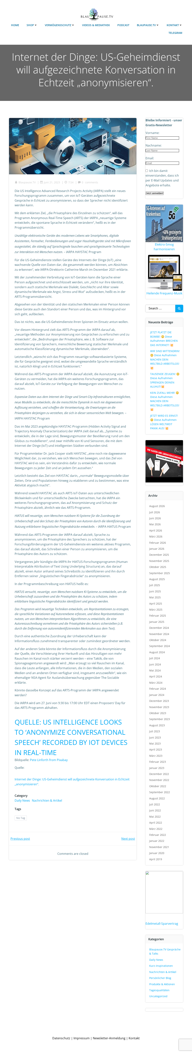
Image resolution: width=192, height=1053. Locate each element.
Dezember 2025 (159, 554)
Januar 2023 (156, 768)
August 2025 (157, 579)
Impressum (82, 1038)
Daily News (22, 800)
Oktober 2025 (157, 567)
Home (15, 25)
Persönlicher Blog (160, 978)
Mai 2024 (155, 670)
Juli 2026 (154, 512)
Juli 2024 (154, 658)
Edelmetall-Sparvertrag (162, 923)
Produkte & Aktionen (162, 984)
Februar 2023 (157, 761)
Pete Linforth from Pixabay (49, 760)
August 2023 (157, 725)
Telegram (175, 33)
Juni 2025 (155, 591)
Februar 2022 (157, 835)
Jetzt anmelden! (154, 193)
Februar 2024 (157, 688)
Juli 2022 (154, 804)
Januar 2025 (156, 622)
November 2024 (159, 634)
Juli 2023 (154, 731)
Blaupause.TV (146, 25)
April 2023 (155, 749)
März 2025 (155, 609)
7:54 (71, 182)
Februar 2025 (157, 615)
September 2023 (159, 719)
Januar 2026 (156, 548)
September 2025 (159, 573)
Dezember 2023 (159, 701)
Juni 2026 (155, 518)
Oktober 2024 (157, 640)
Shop (30, 25)
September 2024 (159, 646)
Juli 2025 (154, 585)
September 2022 (159, 792)
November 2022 (159, 780)
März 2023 (155, 755)
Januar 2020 (156, 853)
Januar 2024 (156, 695)
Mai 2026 (155, 524)
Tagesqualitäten (159, 990)
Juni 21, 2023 (52, 182)
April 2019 (155, 859)
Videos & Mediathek (96, 25)
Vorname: (152, 133)
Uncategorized (158, 996)
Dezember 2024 (159, 628)
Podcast (123, 25)
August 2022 (157, 798)
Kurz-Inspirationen (161, 966)
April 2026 (155, 530)
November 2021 (159, 847)
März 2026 (155, 536)
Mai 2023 (155, 743)
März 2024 (155, 682)
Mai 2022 (155, 816)
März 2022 (155, 829)
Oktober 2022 (157, 786)
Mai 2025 (155, 597)
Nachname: (154, 145)
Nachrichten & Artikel (47, 800)
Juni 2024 (155, 664)
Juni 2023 (155, 737)
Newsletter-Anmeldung (109, 1038)
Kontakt (173, 25)
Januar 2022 (156, 841)
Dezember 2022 (159, 774)
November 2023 (159, 707)
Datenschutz (61, 1038)
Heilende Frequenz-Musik (164, 293)
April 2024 (155, 676)
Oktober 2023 (157, 713)
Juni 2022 (155, 810)
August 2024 (157, 652)
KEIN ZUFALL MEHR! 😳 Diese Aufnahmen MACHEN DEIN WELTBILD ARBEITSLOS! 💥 (164, 401)
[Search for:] (160, 308)
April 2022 (155, 822)
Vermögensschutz (58, 25)
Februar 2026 (157, 542)
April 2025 (155, 603)
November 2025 (159, 561)
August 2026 (157, 506)
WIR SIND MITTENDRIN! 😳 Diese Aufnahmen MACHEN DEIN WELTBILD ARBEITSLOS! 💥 (165, 359)
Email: (150, 158)
